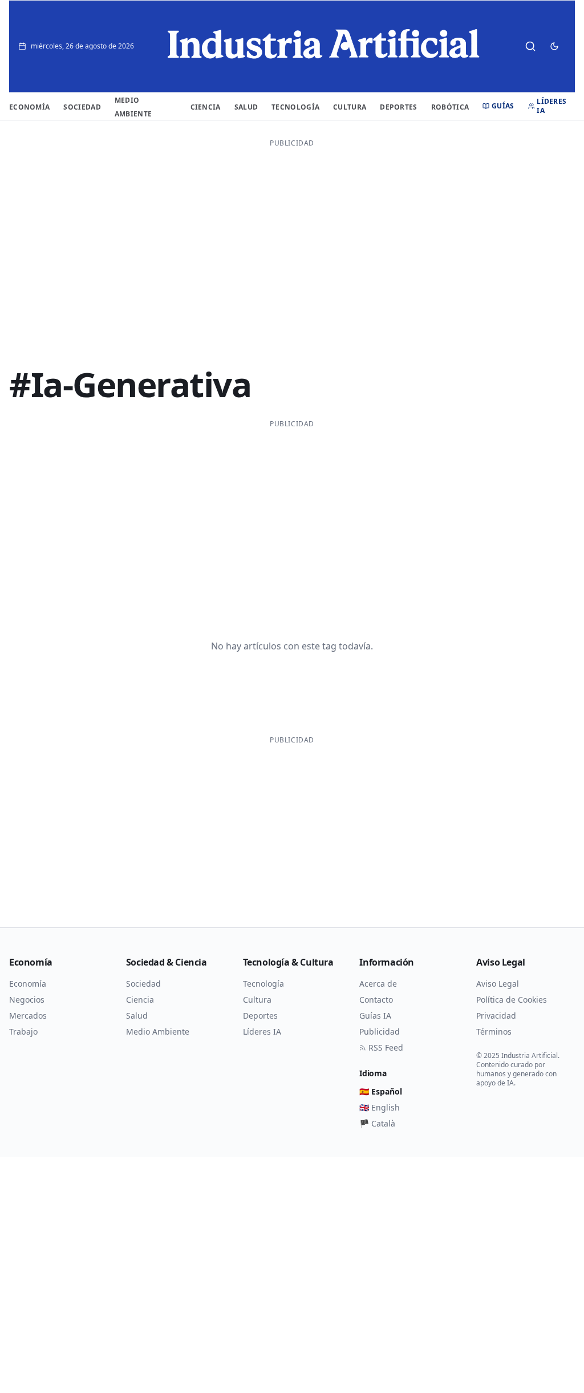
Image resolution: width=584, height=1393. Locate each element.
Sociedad (81, 107)
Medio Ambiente (157, 1031)
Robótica (450, 107)
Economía (29, 107)
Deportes (398, 107)
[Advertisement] (292, 232)
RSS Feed (385, 1047)
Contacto (376, 999)
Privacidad (496, 1015)
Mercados (28, 1015)
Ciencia (205, 107)
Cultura (349, 107)
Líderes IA (551, 106)
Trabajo (23, 1031)
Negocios (26, 999)
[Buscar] (530, 46)
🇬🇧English (379, 1107)
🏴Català (377, 1123)
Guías (503, 106)
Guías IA (375, 1015)
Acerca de (378, 983)
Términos (494, 1031)
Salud (246, 107)
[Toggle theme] (554, 46)
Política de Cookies (511, 999)
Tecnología (295, 107)
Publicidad (379, 1031)
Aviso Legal (497, 983)
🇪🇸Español (380, 1091)
